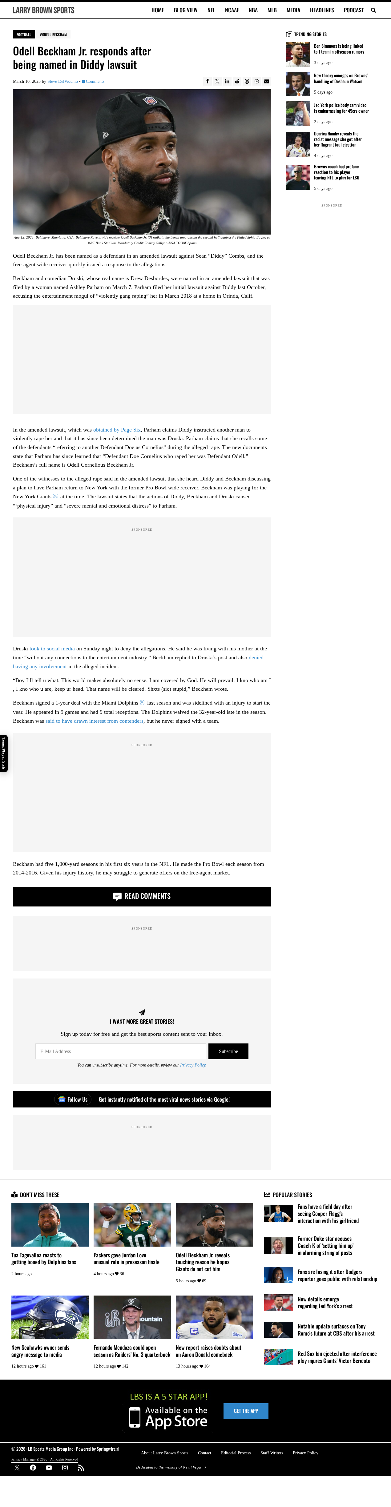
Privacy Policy (192, 1065)
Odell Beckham (54, 34)
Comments (95, 81)
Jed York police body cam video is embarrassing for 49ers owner (341, 107)
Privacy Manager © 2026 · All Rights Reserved (44, 1459)
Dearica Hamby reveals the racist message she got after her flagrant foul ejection (338, 139)
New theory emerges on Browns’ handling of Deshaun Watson (341, 78)
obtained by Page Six (117, 430)
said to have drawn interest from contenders (94, 721)
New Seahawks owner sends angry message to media (40, 1351)
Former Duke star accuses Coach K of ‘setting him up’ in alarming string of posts (325, 1245)
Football (24, 34)
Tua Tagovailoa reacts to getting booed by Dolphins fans (43, 1258)
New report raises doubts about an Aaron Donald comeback (208, 1351)
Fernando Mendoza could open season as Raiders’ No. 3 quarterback (132, 1351)
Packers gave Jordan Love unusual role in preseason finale (126, 1258)
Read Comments (147, 895)
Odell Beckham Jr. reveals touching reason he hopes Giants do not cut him (203, 1262)
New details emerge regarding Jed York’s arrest (325, 1302)
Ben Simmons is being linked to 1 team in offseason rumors (339, 48)
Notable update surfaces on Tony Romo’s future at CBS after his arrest (336, 1329)
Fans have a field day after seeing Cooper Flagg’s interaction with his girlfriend (328, 1213)
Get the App (246, 1410)
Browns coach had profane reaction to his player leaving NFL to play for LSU (336, 172)
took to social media (52, 648)
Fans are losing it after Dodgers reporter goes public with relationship (337, 1275)
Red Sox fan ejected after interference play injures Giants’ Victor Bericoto (337, 1357)
